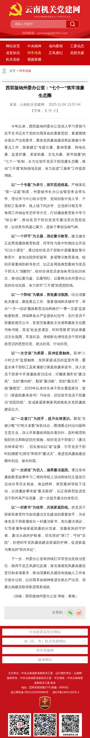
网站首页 (13, 46)
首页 (12, 71)
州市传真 (34, 53)
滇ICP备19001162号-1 (65, 692)
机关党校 (13, 59)
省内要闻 (56, 46)
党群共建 (77, 53)
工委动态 (77, 46)
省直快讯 (13, 53)
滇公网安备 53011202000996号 (29, 692)
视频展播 (34, 59)
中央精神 (34, 46)
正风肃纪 (56, 53)
